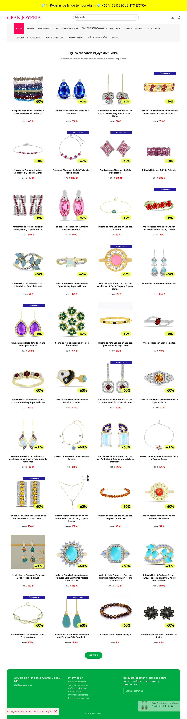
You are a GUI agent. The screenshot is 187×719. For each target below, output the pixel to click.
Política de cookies (76, 691)
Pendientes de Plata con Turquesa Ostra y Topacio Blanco (28, 576)
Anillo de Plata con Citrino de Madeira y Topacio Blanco (159, 401)
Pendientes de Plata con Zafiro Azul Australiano (72, 112)
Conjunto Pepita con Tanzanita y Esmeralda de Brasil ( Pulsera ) (28, 112)
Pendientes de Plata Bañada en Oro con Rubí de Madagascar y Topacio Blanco (115, 113)
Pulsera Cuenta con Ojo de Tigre (115, 634)
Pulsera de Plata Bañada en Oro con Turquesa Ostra (28, 636)
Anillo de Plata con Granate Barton (159, 343)
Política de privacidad (77, 688)
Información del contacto (79, 695)
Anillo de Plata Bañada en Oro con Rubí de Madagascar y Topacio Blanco (159, 112)
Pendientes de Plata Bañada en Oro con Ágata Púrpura (28, 344)
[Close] (55, 711)
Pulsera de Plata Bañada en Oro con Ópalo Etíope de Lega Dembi (115, 344)
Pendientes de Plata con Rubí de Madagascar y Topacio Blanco (28, 228)
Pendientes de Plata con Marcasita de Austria (159, 636)
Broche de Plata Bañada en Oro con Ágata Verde (72, 344)
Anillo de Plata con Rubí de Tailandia (159, 170)
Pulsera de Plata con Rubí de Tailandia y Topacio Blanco (72, 171)
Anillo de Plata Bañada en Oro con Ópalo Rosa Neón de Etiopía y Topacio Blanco (115, 286)
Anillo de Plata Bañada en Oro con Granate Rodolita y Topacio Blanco (28, 401)
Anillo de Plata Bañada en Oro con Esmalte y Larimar (71, 401)
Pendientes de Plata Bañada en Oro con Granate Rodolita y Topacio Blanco (115, 401)
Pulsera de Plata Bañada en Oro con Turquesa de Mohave (115, 517)
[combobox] (106, 17)
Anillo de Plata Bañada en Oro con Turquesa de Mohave (159, 517)
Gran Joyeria (96, 713)
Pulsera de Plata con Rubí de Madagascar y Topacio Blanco (28, 171)
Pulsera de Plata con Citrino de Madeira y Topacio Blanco (159, 458)
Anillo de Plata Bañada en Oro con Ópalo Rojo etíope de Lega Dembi (159, 228)
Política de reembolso (77, 682)
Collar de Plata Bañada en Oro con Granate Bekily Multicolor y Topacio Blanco (71, 518)
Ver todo (93, 655)
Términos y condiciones (78, 685)
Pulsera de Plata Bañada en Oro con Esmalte (71, 458)
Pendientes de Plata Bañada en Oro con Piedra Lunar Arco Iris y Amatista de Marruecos (28, 459)
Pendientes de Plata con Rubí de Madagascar (115, 171)
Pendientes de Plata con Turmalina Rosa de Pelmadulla (71, 228)
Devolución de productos (78, 698)
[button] (94, 28)
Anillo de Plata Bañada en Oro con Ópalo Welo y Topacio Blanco (71, 285)
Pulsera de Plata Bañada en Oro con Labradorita (115, 228)
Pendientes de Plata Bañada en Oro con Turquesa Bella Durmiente (72, 636)
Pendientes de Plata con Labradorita (159, 283)
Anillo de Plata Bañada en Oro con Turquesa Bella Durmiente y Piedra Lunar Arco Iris (71, 578)
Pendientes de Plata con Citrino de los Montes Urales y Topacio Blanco (28, 517)
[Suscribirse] (170, 691)
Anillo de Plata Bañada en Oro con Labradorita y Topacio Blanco (28, 285)
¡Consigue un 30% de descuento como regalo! (29, 711)
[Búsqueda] (136, 17)
